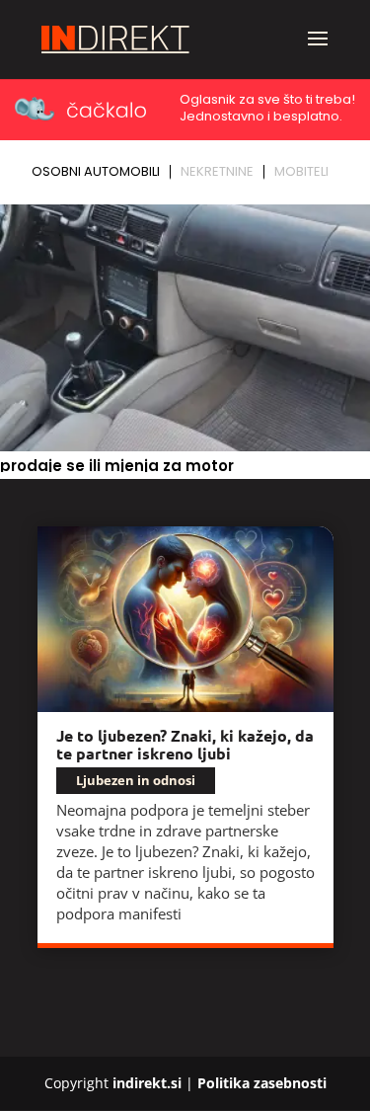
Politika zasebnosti (262, 1082)
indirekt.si (147, 1082)
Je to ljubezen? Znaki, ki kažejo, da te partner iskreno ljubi (185, 744)
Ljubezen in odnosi (135, 780)
